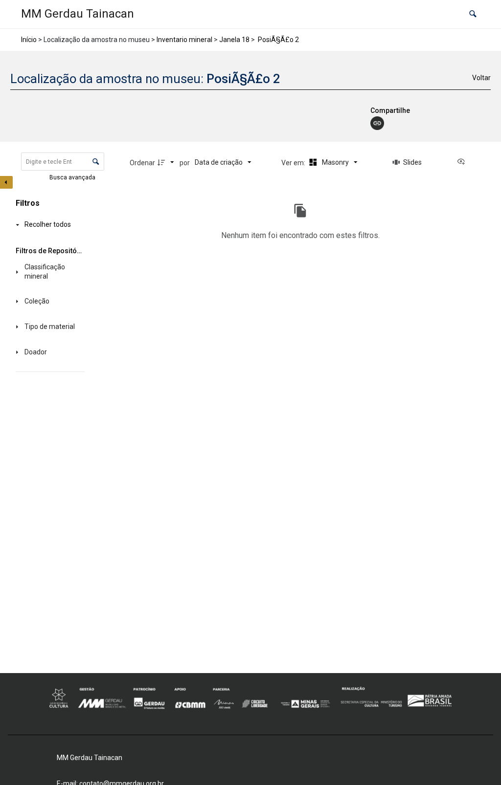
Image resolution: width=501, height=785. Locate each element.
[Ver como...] (463, 162)
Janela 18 (234, 40)
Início (29, 40)
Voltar (481, 78)
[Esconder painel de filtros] (6, 182)
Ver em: (294, 163)
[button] (473, 14)
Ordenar (142, 163)
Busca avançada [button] (73, 177)
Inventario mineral (184, 40)
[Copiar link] (377, 123)
